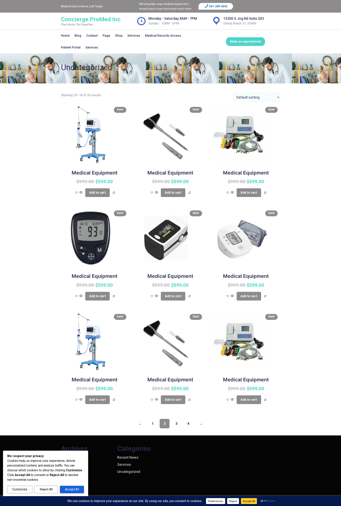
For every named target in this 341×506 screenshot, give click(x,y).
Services (133, 35)
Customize (19, 489)
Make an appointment (245, 41)
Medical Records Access (163, 35)
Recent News (128, 457)
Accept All (72, 489)
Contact (92, 35)
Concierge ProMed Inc (91, 19)
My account (127, 44)
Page (106, 35)
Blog (78, 35)
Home (65, 35)
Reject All (46, 489)
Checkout (126, 64)
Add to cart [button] (97, 192)
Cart (122, 54)
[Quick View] (81, 192)
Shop (119, 35)
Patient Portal (71, 47)
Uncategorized (128, 472)
